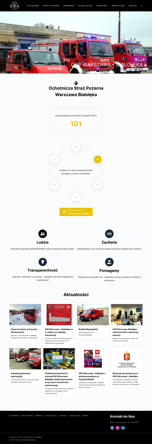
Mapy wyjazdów (51, 6)
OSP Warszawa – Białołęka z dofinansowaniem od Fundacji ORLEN (92, 376)
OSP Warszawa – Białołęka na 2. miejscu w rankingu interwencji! (59, 332)
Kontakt (133, 6)
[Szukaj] (142, 6)
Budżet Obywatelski (88, 329)
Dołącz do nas (85, 6)
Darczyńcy (102, 6)
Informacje (68, 6)
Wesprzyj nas (118, 6)
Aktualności (33, 6)
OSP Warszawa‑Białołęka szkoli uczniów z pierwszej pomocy (125, 332)
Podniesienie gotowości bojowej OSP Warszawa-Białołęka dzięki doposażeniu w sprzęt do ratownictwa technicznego (59, 379)
